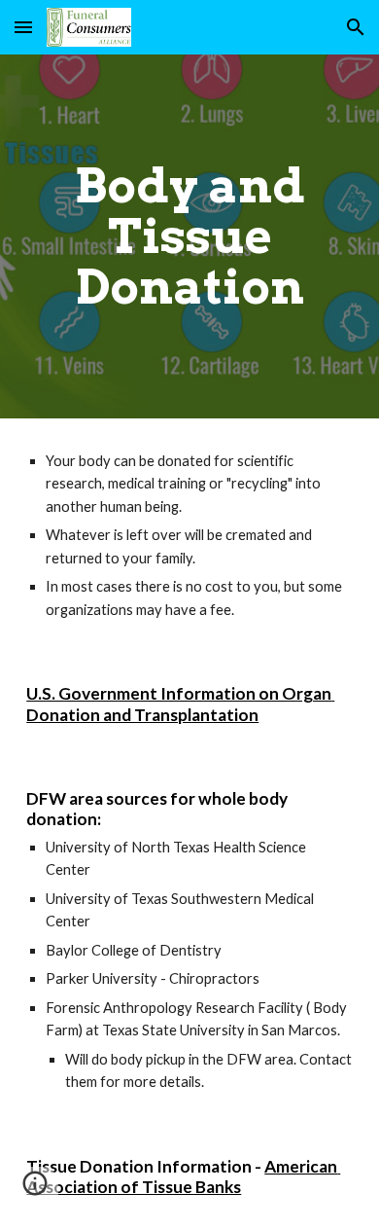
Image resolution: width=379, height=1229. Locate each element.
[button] (23, 27)
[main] (189, 237)
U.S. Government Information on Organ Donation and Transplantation (180, 704)
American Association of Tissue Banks (183, 1177)
